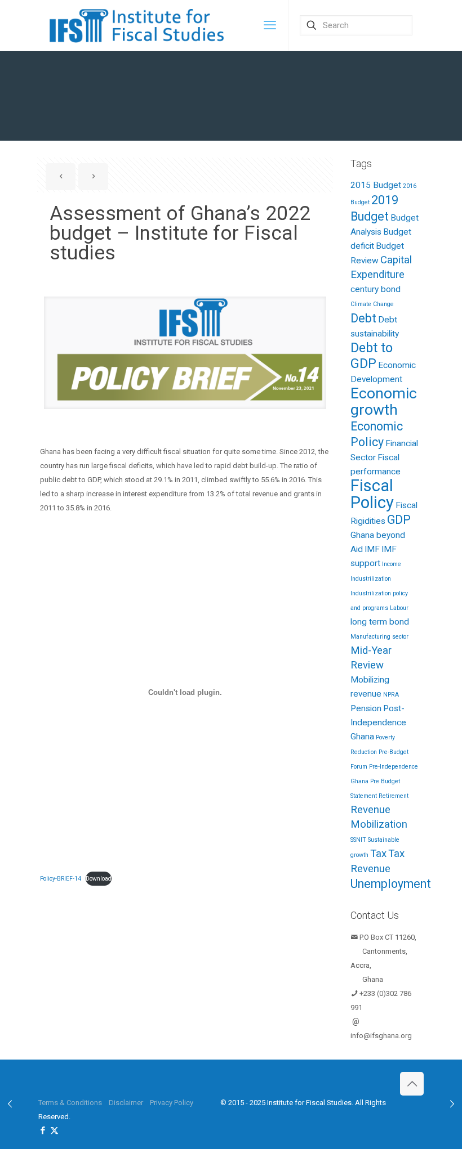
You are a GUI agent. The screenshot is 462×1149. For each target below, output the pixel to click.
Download (99, 878)
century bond (375, 289)
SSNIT (358, 839)
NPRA (391, 694)
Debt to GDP (371, 355)
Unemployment (390, 884)
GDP (399, 520)
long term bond (379, 622)
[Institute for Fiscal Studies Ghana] (138, 25)
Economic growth (383, 401)
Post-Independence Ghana (378, 722)
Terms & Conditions (70, 1102)
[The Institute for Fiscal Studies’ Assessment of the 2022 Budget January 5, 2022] (10, 1103)
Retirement (393, 796)
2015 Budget (375, 185)
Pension (365, 708)
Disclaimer (126, 1102)
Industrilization (370, 578)
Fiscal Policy (372, 494)
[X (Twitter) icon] (54, 1130)
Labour (399, 608)
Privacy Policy (171, 1102)
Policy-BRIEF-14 (60, 878)
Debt (363, 318)
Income (391, 564)
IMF (372, 549)
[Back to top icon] (412, 1084)
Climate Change (372, 304)
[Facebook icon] (42, 1130)
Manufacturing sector (379, 636)
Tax (378, 853)
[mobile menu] (269, 25)
